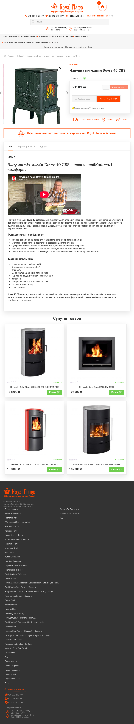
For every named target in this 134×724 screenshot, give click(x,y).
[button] (60, 68)
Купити (52, 392)
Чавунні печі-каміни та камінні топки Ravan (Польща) (29, 591)
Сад (54, 43)
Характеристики (26, 146)
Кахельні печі (11, 605)
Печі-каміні (74, 65)
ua (107, 16)
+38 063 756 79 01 (76, 16)
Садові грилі (10, 674)
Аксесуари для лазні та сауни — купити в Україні (26, 43)
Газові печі (10, 600)
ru (112, 16)
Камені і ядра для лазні (16, 648)
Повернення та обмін (75, 47)
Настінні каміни (12, 526)
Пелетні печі (10, 609)
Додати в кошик (119, 87)
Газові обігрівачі (12, 666)
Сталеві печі (10, 627)
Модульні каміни (12, 548)
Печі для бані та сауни (62, 37)
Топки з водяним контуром (17, 539)
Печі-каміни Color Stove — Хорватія (20, 587)
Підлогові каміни (12, 518)
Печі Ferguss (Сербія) (14, 613)
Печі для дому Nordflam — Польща (21, 618)
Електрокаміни (10, 37)
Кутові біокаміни (12, 557)
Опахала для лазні (13, 639)
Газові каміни (11, 661)
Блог (90, 47)
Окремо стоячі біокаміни (16, 565)
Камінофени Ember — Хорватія (18, 596)
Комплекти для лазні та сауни (19, 644)
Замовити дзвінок (95, 16)
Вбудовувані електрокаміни (17, 522)
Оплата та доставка (53, 47)
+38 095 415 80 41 (35, 16)
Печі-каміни (80, 37)
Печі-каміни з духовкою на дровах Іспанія (24, 622)
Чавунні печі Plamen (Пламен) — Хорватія (23, 631)
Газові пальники (12, 670)
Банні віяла (10, 653)
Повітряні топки (12, 544)
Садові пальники (12, 679)
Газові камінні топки (14, 535)
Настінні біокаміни (13, 561)
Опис (10, 146)
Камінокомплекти (13, 513)
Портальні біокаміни (14, 570)
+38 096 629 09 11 (56, 16)
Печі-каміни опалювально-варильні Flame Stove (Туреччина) (32, 583)
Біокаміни (43, 37)
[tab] (10, 147)
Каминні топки (28, 37)
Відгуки (43, 146)
